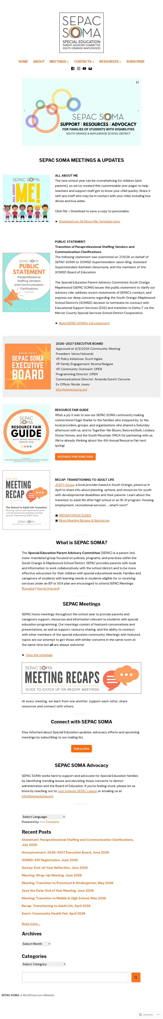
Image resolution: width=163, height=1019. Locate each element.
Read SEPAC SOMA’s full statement (84, 323)
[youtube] (84, 68)
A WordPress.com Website (37, 995)
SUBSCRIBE (135, 61)
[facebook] (73, 68)
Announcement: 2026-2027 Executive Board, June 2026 (65, 852)
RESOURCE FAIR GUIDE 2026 (75, 456)
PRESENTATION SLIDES (75, 515)
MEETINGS (58, 61)
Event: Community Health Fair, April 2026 (53, 913)
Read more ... (31, 924)
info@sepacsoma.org (71, 389)
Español (28, 588)
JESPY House (64, 485)
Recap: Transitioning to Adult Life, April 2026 (56, 906)
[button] (137, 82)
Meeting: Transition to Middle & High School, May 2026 (64, 898)
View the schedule (39, 655)
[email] (89, 68)
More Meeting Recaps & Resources (84, 520)
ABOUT (39, 61)
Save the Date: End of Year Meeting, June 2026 (58, 890)
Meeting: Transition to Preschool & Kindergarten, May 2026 (67, 883)
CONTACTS (83, 61)
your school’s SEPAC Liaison (77, 791)
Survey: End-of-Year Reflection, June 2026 (55, 868)
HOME (23, 61)
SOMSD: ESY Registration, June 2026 (50, 860)
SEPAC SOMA (10, 995)
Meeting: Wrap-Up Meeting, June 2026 (52, 875)
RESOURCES (109, 61)
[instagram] (79, 68)
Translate (52, 822)
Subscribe (81, 748)
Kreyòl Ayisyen (47, 588)
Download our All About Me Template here (89, 221)
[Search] (135, 977)
